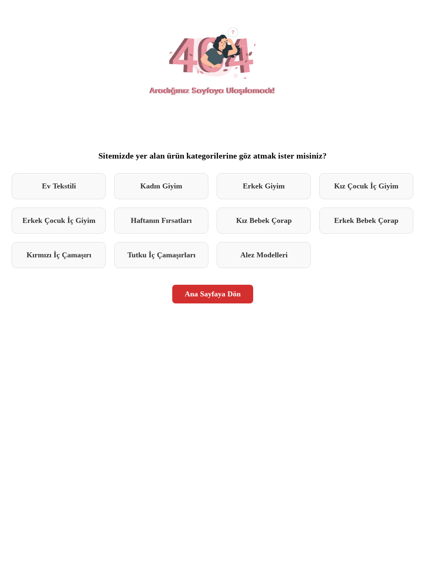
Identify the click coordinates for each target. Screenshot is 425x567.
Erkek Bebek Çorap (366, 220)
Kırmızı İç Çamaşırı (59, 255)
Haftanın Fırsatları (161, 220)
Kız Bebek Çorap (264, 220)
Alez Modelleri (264, 255)
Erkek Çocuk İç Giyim (58, 220)
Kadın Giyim (161, 186)
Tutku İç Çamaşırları (161, 255)
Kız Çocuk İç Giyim (366, 186)
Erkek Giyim (264, 186)
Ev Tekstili (59, 186)
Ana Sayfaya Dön (213, 294)
